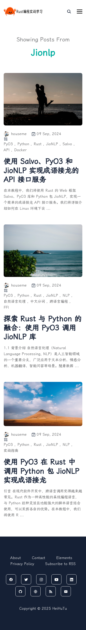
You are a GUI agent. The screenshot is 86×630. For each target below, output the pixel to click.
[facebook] (11, 579)
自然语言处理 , (16, 301)
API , (8, 150)
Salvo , (69, 144)
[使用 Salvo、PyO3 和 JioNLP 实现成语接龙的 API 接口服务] (43, 99)
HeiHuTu (59, 608)
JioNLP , (53, 144)
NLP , (67, 295)
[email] (66, 591)
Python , (24, 144)
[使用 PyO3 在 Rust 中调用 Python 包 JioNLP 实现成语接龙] (43, 404)
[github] (20, 591)
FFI (6, 307)
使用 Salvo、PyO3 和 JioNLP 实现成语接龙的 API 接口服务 (41, 170)
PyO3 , (10, 144)
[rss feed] (51, 591)
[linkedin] (72, 579)
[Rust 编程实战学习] (23, 11)
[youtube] (56, 579)
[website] (36, 591)
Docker (20, 150)
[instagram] (41, 579)
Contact (38, 558)
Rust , (39, 144)
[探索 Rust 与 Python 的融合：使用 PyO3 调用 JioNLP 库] (43, 250)
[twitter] (26, 579)
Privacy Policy (22, 564)
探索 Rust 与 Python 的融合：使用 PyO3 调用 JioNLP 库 (43, 327)
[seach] (69, 11)
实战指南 (11, 450)
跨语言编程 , (60, 301)
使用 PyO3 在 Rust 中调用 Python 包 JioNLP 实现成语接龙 (41, 471)
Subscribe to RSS (60, 564)
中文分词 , (39, 301)
